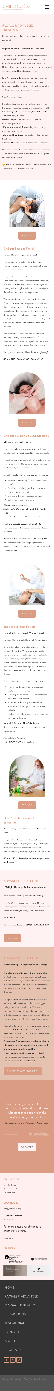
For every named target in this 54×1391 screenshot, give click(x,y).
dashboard (18, 1379)
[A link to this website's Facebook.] (6, 1360)
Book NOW (8, 1219)
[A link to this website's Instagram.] (13, 1360)
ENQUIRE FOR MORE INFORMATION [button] (22, 1071)
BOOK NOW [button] (27, 235)
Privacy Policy (28, 1379)
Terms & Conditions (40, 1379)
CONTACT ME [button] (27, 1147)
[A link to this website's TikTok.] (19, 1360)
